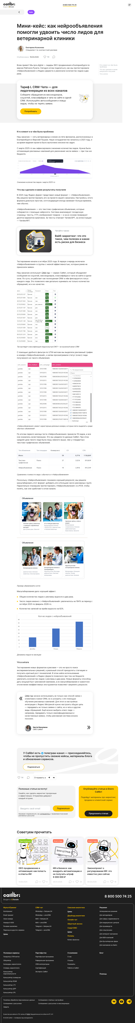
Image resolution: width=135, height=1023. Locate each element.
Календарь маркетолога (12, 964)
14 (48, 57)
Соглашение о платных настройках (50, 1000)
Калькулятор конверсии (12, 977)
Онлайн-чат (72, 920)
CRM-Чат (46, 273)
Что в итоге (104, 74)
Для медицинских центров (109, 922)
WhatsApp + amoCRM (43, 915)
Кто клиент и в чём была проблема (108, 66)
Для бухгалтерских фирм (109, 941)
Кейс (31, 12)
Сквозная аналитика (76, 907)
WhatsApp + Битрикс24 (43, 911)
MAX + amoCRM (41, 922)
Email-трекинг (8, 915)
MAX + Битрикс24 (41, 919)
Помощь (103, 974)
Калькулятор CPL (9, 992)
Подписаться (33, 767)
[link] (33, 861)
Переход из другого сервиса (13, 930)
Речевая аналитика (10, 926)
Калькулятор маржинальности (9, 973)
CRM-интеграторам (42, 964)
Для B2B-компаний (106, 937)
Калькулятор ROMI (10, 981)
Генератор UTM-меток (11, 957)
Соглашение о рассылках (12, 1003)
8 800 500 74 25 (69, 5)
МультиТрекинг (9, 907)
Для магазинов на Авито (108, 945)
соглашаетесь (45, 814)
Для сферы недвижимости (109, 919)
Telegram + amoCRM (42, 930)
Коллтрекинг (7, 911)
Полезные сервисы (11, 953)
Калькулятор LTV (9, 985)
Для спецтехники (106, 930)
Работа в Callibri (73, 968)
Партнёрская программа (44, 957)
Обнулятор (7, 960)
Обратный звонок (75, 924)
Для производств (106, 926)
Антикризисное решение (108, 911)
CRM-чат (39, 907)
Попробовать (30, 111)
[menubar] (129, 5)
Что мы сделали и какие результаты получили (108, 70)
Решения (103, 907)
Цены (5, 934)
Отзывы (70, 960)
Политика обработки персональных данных (19, 1000)
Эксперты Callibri (41, 971)
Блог (101, 953)
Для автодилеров (106, 915)
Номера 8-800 (8, 922)
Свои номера (8, 919)
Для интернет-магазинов (109, 934)
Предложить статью (98, 813)
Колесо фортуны (73, 940)
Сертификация (40, 968)
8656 (28, 1014)
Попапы (71, 936)
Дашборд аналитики (76, 916)
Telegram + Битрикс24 (43, 926)
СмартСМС (72, 928)
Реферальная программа (44, 960)
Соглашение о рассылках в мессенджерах (53, 1003)
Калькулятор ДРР (9, 989)
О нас (70, 957)
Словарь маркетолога (11, 968)
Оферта (6, 1007)
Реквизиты (71, 964)
